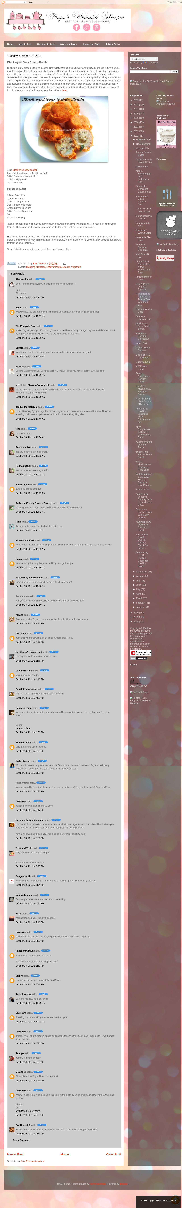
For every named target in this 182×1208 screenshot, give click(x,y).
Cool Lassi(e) (23, 1125)
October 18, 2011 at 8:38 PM (30, 984)
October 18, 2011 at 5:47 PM (30, 810)
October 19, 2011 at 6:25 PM (30, 1115)
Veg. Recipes (25, 44)
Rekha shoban (23, 447)
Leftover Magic (53, 267)
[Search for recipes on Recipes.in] (139, 692)
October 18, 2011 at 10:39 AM (30, 397)
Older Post (113, 1154)
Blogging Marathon (35, 267)
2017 (136, 109)
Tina (18, 429)
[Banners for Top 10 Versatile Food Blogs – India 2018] (154, 84)
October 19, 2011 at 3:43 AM (30, 1043)
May (138, 589)
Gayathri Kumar (24, 670)
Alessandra (22, 279)
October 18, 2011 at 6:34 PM (30, 885)
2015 (136, 118)
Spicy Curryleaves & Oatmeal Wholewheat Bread (143, 432)
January (140, 607)
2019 (136, 100)
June (139, 585)
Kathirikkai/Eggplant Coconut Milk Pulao (144, 401)
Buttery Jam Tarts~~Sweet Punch (144, 454)
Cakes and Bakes (68, 44)
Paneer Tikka (142, 489)
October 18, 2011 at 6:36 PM (30, 903)
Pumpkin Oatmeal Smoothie (142, 247)
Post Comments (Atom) (32, 1161)
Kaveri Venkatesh (25, 540)
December (141, 139)
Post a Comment (21, 1140)
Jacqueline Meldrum (26, 407)
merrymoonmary (98, 1184)
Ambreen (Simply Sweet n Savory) (34, 503)
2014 (136, 122)
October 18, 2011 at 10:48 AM (30, 419)
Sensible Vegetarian (26, 689)
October (140, 148)
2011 (136, 136)
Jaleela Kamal (23, 484)
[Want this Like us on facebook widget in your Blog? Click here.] (178, 1205)
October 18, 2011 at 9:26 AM (30, 297)
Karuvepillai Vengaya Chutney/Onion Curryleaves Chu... (144, 499)
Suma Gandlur (23, 742)
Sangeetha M (23, 876)
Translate (153, 62)
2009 (136, 617)
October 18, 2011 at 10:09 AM (30, 316)
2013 (136, 127)
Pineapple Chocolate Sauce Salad (143, 189)
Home (10, 44)
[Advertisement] (151, 722)
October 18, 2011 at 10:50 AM (30, 437)
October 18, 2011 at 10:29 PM (30, 1003)
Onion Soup (142, 166)
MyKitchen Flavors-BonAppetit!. (33, 385)
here (64, 90)
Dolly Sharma (23, 761)
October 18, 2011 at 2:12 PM (30, 623)
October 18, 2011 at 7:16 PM (30, 922)
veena (19, 307)
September (142, 571)
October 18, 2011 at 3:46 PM (30, 661)
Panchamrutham (25, 951)
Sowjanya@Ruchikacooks (30, 820)
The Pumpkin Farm (26, 326)
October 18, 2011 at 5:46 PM (30, 791)
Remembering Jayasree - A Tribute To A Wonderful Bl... (143, 299)
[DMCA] (138, 659)
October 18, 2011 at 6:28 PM (30, 866)
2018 (136, 104)
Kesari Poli (141, 343)
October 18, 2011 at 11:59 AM (30, 549)
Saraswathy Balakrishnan (29, 577)
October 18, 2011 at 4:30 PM (30, 698)
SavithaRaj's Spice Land (29, 652)
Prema (19, 559)
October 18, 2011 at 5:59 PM (30, 838)
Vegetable (76, 267)
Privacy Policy (113, 44)
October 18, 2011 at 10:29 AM (30, 375)
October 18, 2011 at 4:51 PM (30, 732)
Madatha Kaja (143, 362)
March (139, 598)
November (141, 144)
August (140, 576)
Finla (18, 522)
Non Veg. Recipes (45, 44)
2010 (136, 612)
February (141, 603)
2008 (136, 621)
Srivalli (19, 348)
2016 (136, 113)
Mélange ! (21, 1072)
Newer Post (15, 1154)
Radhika (20, 366)
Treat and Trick (24, 848)
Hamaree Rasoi (24, 708)
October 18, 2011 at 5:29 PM (30, 773)
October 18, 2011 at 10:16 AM (30, 338)
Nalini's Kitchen (24, 895)
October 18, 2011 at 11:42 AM (30, 512)
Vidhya (19, 976)
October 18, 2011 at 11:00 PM (30, 1021)
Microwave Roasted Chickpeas (142, 336)
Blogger (124, 1184)
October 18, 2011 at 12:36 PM (30, 567)
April (138, 594)
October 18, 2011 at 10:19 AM (30, 356)
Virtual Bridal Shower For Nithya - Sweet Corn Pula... (143, 267)
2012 (136, 131)
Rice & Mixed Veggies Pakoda (142, 287)
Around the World (91, 44)
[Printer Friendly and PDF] (11, 264)
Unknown (21, 801)
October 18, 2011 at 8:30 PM (30, 941)
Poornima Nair (23, 994)
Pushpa (20, 1053)
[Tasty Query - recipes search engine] (165, 260)
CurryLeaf (21, 633)
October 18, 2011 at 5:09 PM (30, 751)
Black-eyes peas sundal (25, 170)
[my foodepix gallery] (167, 244)
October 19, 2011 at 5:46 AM (30, 1080)
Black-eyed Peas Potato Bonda (143, 326)
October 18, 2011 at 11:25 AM (30, 493)
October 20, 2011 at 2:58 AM (30, 1134)
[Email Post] (64, 263)
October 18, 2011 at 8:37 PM (30, 966)
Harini (19, 913)
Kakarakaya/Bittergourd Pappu (144, 445)
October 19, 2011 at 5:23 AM (30, 1062)
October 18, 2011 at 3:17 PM (30, 642)
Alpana (19, 615)
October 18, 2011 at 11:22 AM (30, 456)
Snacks (66, 267)
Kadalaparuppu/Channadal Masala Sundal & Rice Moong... (144, 479)
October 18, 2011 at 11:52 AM (30, 530)
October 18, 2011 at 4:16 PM (30, 679)
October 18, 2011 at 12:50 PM (30, 586)
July (138, 580)
